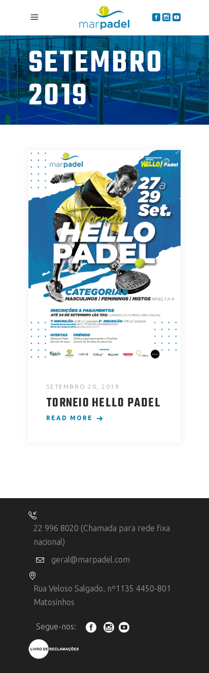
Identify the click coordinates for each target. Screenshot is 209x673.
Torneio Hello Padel (103, 403)
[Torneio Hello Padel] (104, 256)
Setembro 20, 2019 (83, 386)
